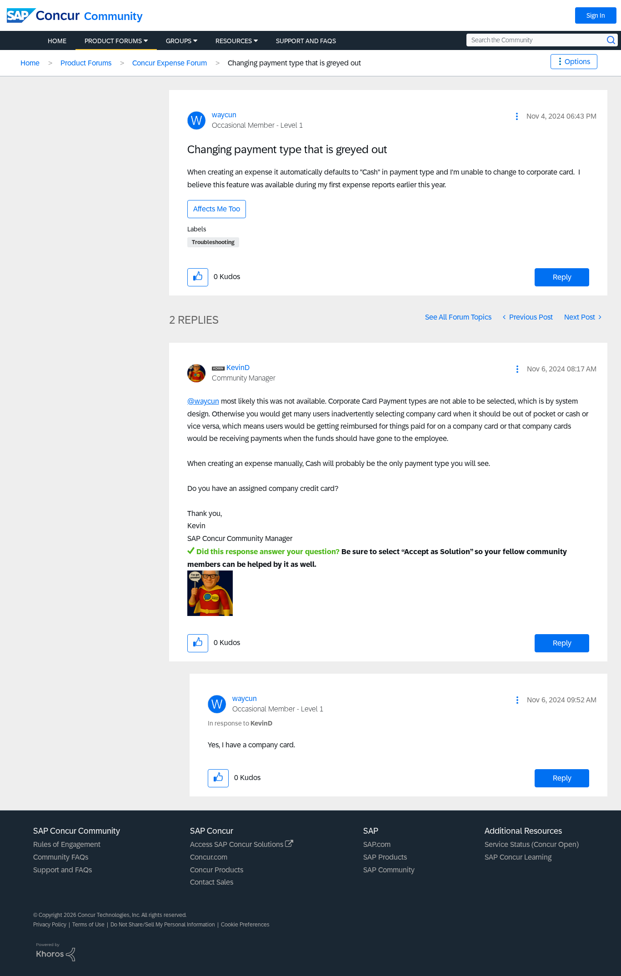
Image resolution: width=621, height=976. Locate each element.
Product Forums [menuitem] (113, 41)
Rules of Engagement (66, 844)
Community (113, 16)
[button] (517, 116)
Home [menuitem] (57, 41)
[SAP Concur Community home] (43, 15)
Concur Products (216, 870)
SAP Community (389, 870)
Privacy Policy (49, 924)
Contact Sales (211, 882)
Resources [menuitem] (233, 41)
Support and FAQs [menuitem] (306, 41)
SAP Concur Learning (518, 857)
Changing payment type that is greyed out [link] (294, 63)
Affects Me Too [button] (216, 209)
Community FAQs (60, 857)
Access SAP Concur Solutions (237, 844)
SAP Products (385, 857)
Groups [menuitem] (178, 41)
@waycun (203, 401)
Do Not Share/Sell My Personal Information (162, 924)
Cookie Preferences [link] (245, 924)
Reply (562, 277)
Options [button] (577, 61)
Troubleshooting (213, 242)
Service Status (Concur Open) (532, 844)
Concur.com (208, 857)
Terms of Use (88, 924)
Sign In (595, 15)
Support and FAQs (62, 870)
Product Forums (85, 63)
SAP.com (377, 844)
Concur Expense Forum (169, 63)
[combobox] (542, 40)
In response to (240, 723)
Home (30, 63)
